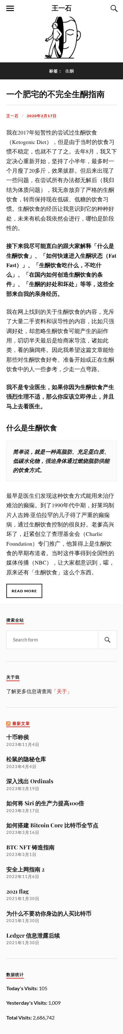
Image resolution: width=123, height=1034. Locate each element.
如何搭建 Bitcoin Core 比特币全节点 (52, 825)
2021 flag (17, 891)
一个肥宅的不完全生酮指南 (55, 93)
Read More (24, 591)
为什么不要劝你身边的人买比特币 (48, 913)
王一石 (62, 7)
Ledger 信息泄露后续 (33, 935)
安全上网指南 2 (25, 869)
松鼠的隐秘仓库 (26, 758)
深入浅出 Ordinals (29, 781)
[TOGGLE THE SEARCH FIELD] (113, 8)
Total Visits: (19, 1017)
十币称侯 (17, 736)
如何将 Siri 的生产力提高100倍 (45, 803)
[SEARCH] (107, 639)
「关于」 (62, 691)
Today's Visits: (22, 988)
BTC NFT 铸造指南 (30, 847)
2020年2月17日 (42, 115)
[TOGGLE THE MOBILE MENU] (10, 8)
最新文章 (21, 723)
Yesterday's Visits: (27, 1003)
